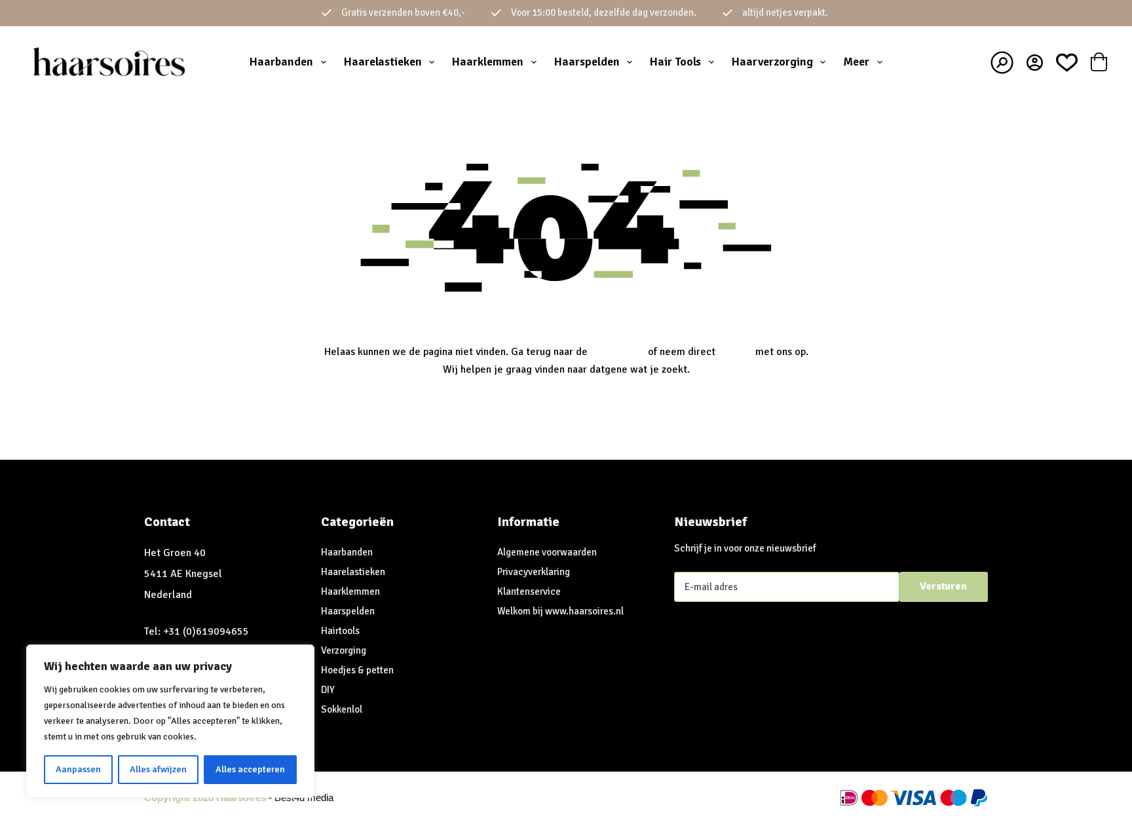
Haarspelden (587, 61)
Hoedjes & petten (357, 670)
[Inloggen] (1035, 62)
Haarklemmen (487, 61)
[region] (170, 721)
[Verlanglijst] (1067, 62)
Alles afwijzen (158, 769)
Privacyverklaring (533, 572)
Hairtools (340, 631)
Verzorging (343, 650)
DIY (328, 690)
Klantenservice (529, 591)
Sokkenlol (341, 709)
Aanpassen (78, 769)
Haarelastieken (383, 61)
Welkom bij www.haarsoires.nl (560, 611)
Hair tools (675, 61)
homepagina (617, 351)
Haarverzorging (772, 61)
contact (735, 351)
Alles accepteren (250, 769)
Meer (856, 61)
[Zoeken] (1001, 62)
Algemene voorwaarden (547, 552)
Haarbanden (281, 61)
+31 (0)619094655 (206, 631)
